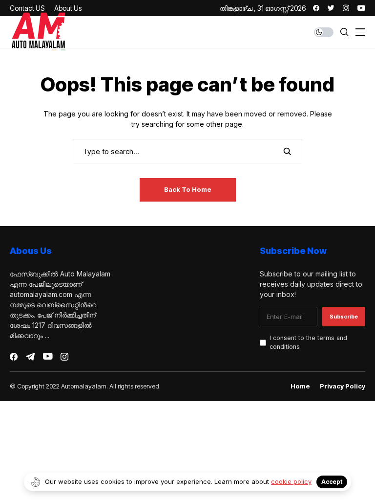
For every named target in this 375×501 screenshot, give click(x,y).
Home (300, 386)
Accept (331, 481)
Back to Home (187, 189)
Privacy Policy (342, 386)
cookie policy (291, 481)
